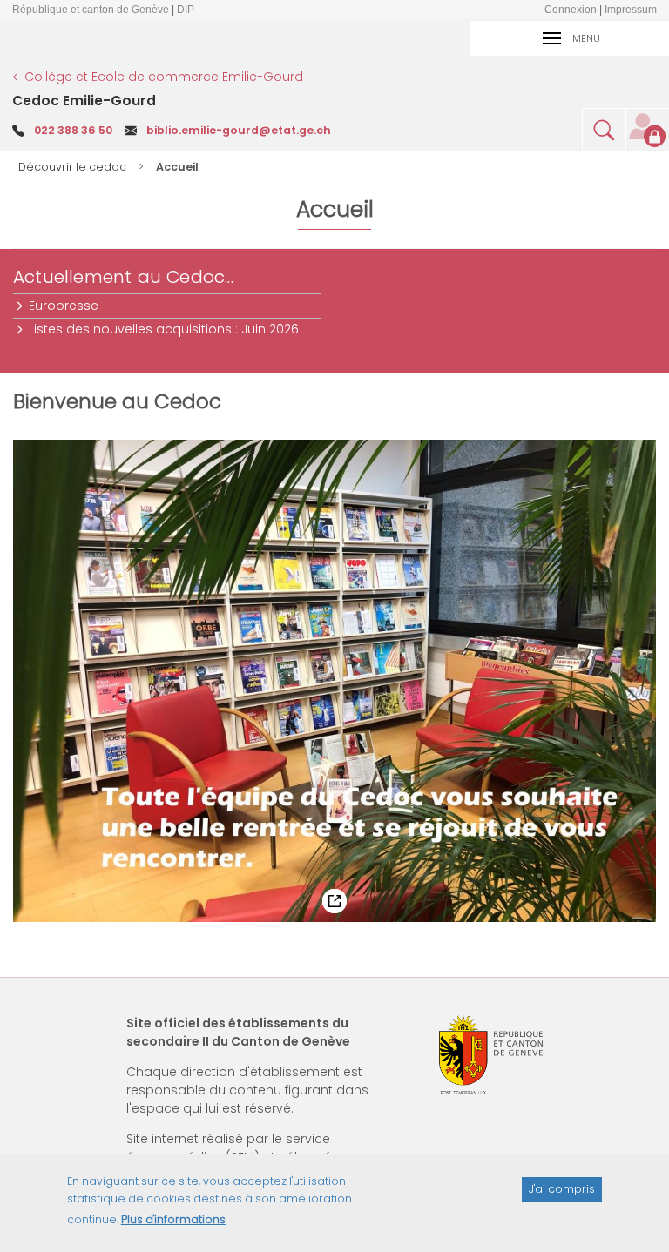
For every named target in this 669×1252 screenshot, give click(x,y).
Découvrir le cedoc (72, 166)
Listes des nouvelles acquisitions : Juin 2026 (164, 329)
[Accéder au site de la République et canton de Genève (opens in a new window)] (491, 1054)
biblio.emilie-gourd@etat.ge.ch (238, 130)
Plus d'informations (173, 1219)
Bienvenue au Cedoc (81, 403)
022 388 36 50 (73, 130)
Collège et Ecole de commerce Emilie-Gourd (163, 76)
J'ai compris (562, 1188)
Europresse (64, 305)
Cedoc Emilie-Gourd (84, 100)
